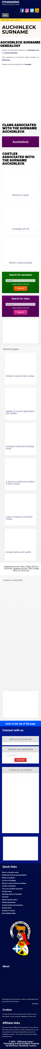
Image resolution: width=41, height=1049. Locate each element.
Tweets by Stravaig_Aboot (9, 774)
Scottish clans (7, 891)
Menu (5, 15)
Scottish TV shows (8, 910)
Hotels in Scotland (8, 878)
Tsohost (32, 1046)
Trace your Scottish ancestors (12, 889)
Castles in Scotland (8, 886)
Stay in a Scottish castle (10, 872)
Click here (24, 1016)
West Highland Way (8, 913)
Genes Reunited (11, 53)
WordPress (13, 1046)
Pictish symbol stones (9, 899)
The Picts (5, 897)
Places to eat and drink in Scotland (14, 883)
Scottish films (7, 908)
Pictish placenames (8, 902)
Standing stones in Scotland (12, 894)
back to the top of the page (20, 723)
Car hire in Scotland (9, 880)
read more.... (35, 1003)
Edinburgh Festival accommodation (14, 875)
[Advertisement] (19, 704)
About (5, 966)
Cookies (7, 1009)
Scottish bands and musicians (12, 905)
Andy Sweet (27, 1042)
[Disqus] (20, 610)
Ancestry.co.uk (33, 50)
